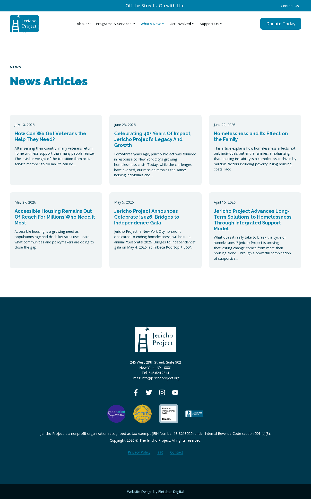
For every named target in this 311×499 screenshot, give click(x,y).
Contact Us (290, 5)
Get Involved (180, 23)
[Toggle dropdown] (89, 24)
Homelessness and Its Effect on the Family (251, 136)
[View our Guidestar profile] (168, 413)
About (82, 23)
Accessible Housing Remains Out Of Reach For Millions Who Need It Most (55, 217)
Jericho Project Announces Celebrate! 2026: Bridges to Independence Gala (146, 217)
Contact (176, 452)
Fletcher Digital (171, 491)
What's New (150, 23)
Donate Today (280, 24)
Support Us (209, 23)
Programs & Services (113, 23)
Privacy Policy (139, 452)
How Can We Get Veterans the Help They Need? (50, 136)
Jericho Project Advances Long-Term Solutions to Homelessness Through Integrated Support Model (253, 220)
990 (160, 452)
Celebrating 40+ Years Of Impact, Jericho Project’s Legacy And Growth (152, 139)
